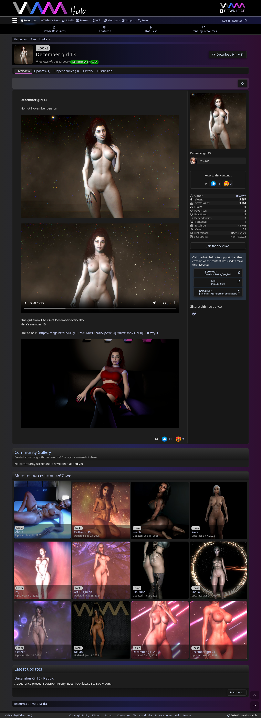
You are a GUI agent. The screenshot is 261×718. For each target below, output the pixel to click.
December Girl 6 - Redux (34, 678)
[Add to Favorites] (242, 83)
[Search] (246, 21)
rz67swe (44, 61)
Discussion (104, 71)
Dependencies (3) (66, 71)
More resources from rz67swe (42, 475)
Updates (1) (42, 71)
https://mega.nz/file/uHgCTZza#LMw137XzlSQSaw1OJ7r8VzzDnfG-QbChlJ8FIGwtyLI (98, 333)
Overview (23, 71)
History (88, 71)
